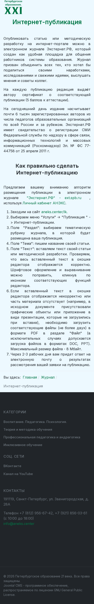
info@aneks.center (19, 523)
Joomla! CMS (12, 585)
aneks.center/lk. (54, 212)
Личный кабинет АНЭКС (44, 203)
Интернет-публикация (47, 22)
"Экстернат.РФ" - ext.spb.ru (56, 198)
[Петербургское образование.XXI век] (13, 7)
